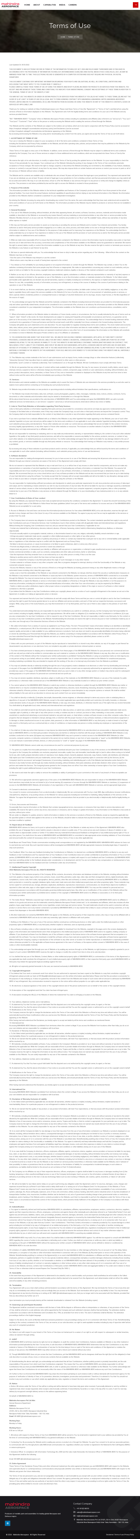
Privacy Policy (129, 1534)
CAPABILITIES (49, 5)
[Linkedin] (7, 1523)
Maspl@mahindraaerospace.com (21, 639)
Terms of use (119, 1534)
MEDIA (62, 5)
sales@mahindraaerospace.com (88, 1512)
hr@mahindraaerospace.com (87, 1516)
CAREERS (72, 5)
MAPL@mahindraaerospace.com (64, 1293)
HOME (27, 5)
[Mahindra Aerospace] (10, 5)
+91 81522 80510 (83, 1509)
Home (63, 37)
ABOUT (36, 5)
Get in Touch (135, 5)
